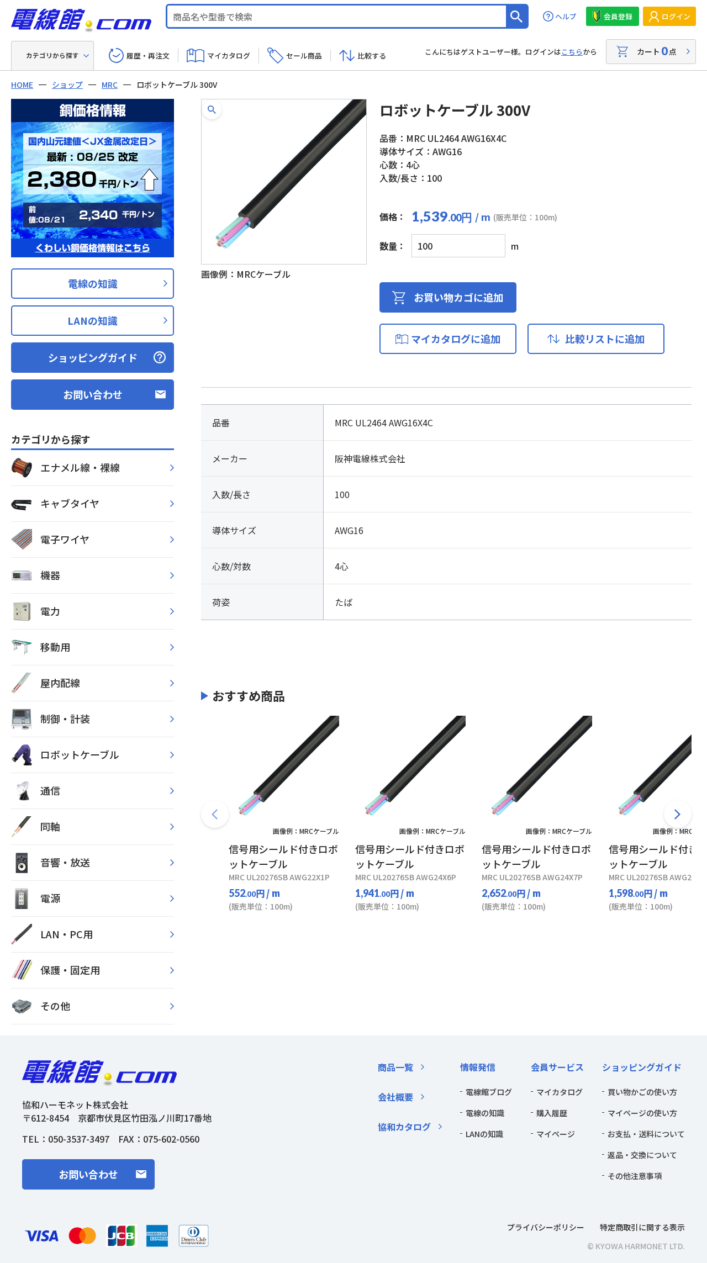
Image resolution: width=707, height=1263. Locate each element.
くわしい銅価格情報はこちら (92, 248)
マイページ (555, 1133)
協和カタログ (404, 1126)
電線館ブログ (489, 1091)
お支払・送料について (646, 1133)
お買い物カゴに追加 (458, 297)
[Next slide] (678, 814)
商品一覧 (395, 1067)
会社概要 (395, 1096)
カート (657, 50)
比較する (371, 55)
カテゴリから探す (52, 55)
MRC (110, 84)
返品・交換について (642, 1154)
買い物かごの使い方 (642, 1091)
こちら (572, 51)
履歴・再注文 (148, 55)
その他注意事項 (635, 1175)
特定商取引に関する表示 (642, 1227)
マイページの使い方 (642, 1112)
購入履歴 (551, 1112)
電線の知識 (93, 283)
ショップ (67, 84)
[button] (211, 109)
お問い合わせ (93, 394)
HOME (22, 84)
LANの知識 (92, 320)
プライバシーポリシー (545, 1227)
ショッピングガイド (93, 357)
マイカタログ (228, 55)
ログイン (676, 16)
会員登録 (618, 16)
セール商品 (304, 55)
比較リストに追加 (605, 338)
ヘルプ (566, 16)
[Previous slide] (215, 814)
